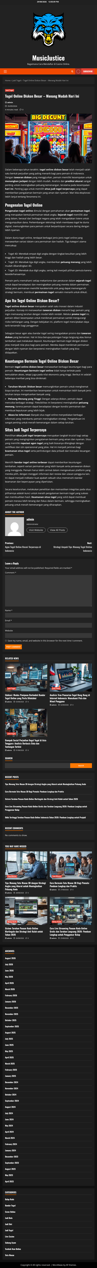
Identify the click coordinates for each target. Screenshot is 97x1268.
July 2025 (9, 1038)
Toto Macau (12, 876)
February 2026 (11, 995)
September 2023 (12, 1162)
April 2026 (9, 983)
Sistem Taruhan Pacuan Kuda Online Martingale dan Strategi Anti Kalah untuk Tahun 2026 (41, 799)
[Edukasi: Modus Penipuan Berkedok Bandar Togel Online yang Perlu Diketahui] (26, 677)
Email (8, 620)
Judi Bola (8, 1217)
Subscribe (88, 71)
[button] (5, 71)
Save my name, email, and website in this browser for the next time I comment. (45, 640)
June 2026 (9, 970)
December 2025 (11, 1007)
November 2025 (11, 1014)
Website (9, 630)
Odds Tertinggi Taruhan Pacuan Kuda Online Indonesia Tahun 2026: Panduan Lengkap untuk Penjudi (45, 817)
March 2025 (10, 1063)
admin (10, 102)
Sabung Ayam (10, 1242)
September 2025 (12, 1026)
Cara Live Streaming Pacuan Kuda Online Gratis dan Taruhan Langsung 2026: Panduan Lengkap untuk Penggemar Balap (70, 931)
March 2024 (10, 1137)
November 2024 (11, 1088)
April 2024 (9, 1131)
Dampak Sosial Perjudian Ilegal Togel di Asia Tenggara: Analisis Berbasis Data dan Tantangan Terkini (25, 743)
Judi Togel (9, 90)
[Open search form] (72, 71)
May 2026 (9, 976)
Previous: (23, 546)
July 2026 (9, 964)
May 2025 (9, 1051)
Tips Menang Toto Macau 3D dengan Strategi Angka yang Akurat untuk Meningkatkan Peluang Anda (45, 784)
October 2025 (10, 1020)
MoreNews (58, 1265)
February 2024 (11, 1144)
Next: (72, 546)
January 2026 (10, 1001)
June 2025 (9, 1044)
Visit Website (36, 530)
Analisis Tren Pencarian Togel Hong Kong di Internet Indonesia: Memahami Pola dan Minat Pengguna (70, 698)
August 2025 (10, 1032)
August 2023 (10, 1168)
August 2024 (10, 1106)
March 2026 (10, 989)
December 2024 (11, 1082)
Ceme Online (10, 1211)
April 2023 (9, 1181)
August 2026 (10, 958)
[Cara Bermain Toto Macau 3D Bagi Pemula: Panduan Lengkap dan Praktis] (71, 865)
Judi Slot (8, 1224)
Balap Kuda (12, 922)
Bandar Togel (10, 1205)
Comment (10, 572)
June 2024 (9, 1119)
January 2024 (10, 1150)
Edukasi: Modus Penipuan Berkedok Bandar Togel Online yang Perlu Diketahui (25, 696)
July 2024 (9, 1113)
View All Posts (57, 530)
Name (8, 610)
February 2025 (11, 1069)
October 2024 (10, 1094)
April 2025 (9, 1057)
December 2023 (11, 1156)
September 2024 (12, 1100)
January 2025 (10, 1075)
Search (9, 758)
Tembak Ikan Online (13, 1248)
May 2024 (9, 1125)
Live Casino (9, 1236)
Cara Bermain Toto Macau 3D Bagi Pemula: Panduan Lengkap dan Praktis (34, 791)
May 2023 (9, 1175)
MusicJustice (48, 57)
